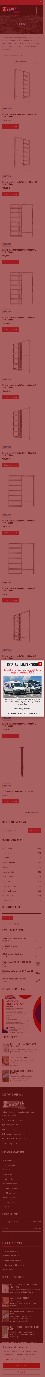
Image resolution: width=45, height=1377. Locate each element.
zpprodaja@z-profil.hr (15, 713)
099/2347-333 (34, 713)
